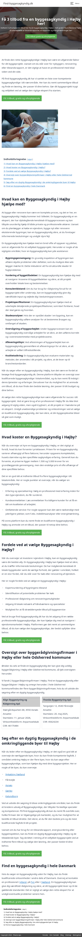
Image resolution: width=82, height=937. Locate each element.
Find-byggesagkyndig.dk (18, 3)
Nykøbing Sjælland (15, 774)
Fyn (33, 882)
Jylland (23, 882)
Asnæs (8, 785)
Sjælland (45, 882)
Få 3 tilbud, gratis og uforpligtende (41, 36)
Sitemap (68, 935)
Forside (45, 935)
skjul (30, 159)
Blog (62, 935)
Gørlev (8, 790)
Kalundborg (11, 796)
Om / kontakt (54, 935)
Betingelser (77, 935)
